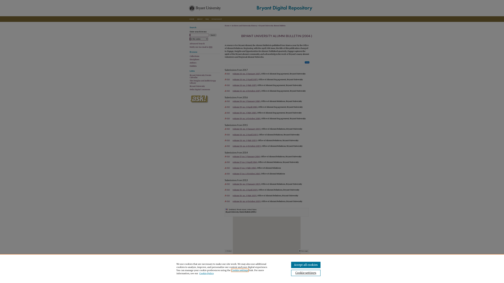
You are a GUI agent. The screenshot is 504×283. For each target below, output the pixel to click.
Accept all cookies (306, 264)
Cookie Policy (206, 273)
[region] (252, 268)
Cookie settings (240, 270)
